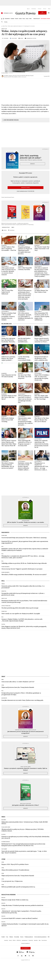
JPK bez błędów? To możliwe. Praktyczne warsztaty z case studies (25, 522)
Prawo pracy (4, 611)
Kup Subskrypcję (42, 13)
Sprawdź (32, 163)
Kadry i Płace (5, 26)
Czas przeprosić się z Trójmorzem (12, 881)
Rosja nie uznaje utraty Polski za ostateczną (14, 900)
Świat (2, 679)
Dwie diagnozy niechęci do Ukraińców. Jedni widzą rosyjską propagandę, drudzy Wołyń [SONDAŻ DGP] (24, 627)
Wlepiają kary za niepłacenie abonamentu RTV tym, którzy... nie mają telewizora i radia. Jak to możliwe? (22, 557)
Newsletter (36, 940)
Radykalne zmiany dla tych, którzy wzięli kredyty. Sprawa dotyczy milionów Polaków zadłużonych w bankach (24, 549)
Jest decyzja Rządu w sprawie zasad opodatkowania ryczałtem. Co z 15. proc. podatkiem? (24, 340)
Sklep (49, 8)
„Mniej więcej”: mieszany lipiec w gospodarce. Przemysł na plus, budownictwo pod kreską (21, 912)
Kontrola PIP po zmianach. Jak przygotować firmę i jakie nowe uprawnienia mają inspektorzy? (24, 542)
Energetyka (3, 591)
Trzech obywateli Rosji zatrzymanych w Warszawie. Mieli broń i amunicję (24, 538)
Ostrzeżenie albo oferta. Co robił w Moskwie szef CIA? (17, 682)
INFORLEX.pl (19, 940)
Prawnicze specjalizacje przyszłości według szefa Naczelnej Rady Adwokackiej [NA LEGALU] (25, 837)
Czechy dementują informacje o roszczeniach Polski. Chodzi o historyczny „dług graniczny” (24, 358)
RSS (48, 936)
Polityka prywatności (29, 936)
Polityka (3, 624)
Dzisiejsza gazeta (8, 13)
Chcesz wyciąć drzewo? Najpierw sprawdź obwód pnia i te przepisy (21, 569)
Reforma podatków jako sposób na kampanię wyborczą (18, 887)
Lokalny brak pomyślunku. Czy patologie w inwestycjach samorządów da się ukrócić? (25, 925)
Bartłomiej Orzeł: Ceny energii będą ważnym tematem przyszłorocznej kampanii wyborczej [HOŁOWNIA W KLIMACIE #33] (23, 844)
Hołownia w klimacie (5, 841)
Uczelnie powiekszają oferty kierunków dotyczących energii (19, 608)
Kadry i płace (4, 598)
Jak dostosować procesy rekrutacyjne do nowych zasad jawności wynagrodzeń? (25, 732)
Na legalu (3, 834)
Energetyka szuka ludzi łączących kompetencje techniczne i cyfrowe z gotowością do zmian (22, 594)
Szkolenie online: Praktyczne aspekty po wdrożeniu (31, 160)
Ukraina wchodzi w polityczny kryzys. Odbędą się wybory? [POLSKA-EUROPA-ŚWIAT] (22, 830)
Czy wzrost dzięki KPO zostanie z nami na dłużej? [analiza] (19, 918)
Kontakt (3, 936)
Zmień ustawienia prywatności (40, 936)
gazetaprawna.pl (24, 940)
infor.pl (44, 8)
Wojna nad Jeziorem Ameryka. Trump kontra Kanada (17, 687)
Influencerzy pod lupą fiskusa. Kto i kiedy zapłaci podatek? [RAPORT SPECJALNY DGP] (8, 358)
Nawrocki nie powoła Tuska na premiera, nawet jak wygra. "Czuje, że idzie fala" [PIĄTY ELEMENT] (24, 852)
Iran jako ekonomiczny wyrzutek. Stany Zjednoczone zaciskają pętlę (22, 700)
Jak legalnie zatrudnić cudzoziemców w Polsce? (25, 805)
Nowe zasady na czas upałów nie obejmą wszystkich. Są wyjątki (20, 613)
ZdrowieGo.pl (30, 940)
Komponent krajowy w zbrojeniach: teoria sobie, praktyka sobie (41, 358)
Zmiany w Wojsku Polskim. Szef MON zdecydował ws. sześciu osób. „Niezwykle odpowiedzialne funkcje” (22, 620)
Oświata (3, 583)
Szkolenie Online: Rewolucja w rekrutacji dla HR (25, 729)
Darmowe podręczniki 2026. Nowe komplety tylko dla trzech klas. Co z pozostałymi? (23, 587)
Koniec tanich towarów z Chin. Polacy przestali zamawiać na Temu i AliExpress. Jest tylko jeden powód (42, 340)
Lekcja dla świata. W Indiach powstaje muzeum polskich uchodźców (22, 905)
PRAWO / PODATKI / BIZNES (26, 766)
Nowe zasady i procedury (25, 803)
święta (13, 227)
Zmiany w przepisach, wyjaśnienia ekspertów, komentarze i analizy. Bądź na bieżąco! (25, 769)
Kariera (21, 936)
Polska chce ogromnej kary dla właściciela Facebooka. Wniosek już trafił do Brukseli (8, 340)
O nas (7, 936)
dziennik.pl (33, 8)
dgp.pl (28, 8)
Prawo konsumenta (5, 566)
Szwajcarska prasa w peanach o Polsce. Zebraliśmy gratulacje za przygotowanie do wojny (21, 694)
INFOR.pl (14, 940)
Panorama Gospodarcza (25, 943)
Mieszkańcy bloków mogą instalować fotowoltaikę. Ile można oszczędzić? (24, 574)
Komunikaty (16, 936)
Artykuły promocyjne (5, 605)
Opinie (2, 685)
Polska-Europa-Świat (5, 827)
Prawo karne (4, 535)
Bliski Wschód (4, 698)
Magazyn (3, 897)
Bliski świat (3, 819)
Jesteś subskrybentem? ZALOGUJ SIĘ (25, 191)
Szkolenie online (25, 520)
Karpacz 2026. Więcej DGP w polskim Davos (15, 864)
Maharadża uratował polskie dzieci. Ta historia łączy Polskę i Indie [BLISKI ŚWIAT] (24, 823)
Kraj (2, 546)
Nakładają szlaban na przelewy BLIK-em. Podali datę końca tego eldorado (24, 563)
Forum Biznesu (44, 940)
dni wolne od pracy (6, 227)
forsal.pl (39, 8)
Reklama (11, 936)
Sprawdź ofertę (25, 187)
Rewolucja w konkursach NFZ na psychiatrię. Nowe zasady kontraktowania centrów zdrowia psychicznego (24, 601)
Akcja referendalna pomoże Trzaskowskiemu (15, 870)
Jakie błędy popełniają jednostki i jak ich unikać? (30, 156)
